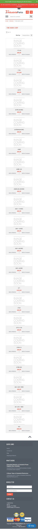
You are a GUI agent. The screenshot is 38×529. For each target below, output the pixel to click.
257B (19, 90)
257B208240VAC (19, 129)
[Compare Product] (27, 12)
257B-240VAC (19, 110)
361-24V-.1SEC (19, 407)
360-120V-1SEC (19, 387)
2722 (19, 308)
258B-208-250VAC (19, 189)
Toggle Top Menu (19, 8)
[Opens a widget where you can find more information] (31, 526)
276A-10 (19, 347)
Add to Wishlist (12, 54)
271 (19, 288)
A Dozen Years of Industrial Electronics (17, 473)
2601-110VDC (19, 209)
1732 (19, 70)
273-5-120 (19, 327)
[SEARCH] (31, 16)
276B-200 (19, 367)
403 (19, 426)
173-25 (19, 50)
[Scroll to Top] (30, 437)
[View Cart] (31, 12)
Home (6, 21)
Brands (12, 21)
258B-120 (19, 169)
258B (19, 149)
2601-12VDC (19, 228)
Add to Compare (26, 54)
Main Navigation (6, 16)
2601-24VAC (19, 268)
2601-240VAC (19, 248)
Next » (10, 32)
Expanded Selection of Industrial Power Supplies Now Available (17, 465)
